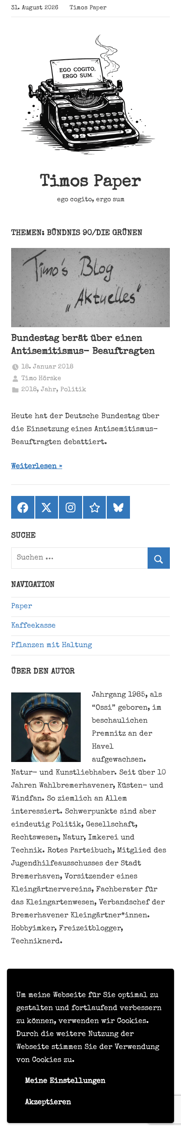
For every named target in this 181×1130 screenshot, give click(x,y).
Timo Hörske (41, 378)
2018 (29, 390)
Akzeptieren (48, 1102)
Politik (73, 390)
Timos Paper (90, 182)
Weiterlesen (34, 466)
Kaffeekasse (33, 626)
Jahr (48, 390)
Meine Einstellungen (65, 1081)
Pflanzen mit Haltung (51, 645)
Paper (21, 606)
